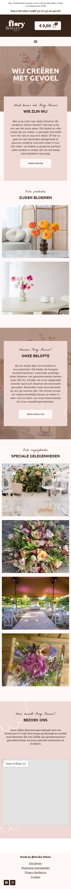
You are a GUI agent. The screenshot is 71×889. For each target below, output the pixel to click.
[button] (35, 41)
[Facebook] (6, 882)
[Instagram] (12, 882)
